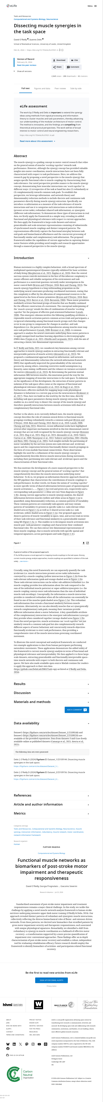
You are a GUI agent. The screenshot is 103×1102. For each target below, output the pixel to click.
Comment (75, 68)
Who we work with (13, 1026)
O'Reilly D (25, 759)
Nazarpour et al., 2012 (43, 438)
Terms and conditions (15, 1035)
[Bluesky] (8, 1045)
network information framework (27, 835)
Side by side (76, 88)
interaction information (31, 832)
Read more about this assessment (36, 141)
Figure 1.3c (68, 534)
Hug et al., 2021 (32, 435)
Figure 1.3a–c (29, 522)
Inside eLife (34, 1023)
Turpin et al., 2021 (34, 339)
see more (23, 561)
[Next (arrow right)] (4, 1097)
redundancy (47, 832)
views (56, 76)
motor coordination (75, 832)
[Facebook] (8, 1049)
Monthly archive (36, 1026)
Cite (76, 60)
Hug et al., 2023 (48, 435)
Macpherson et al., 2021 (39, 273)
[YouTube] (39, 1045)
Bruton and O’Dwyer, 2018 (46, 285)
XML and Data (34, 1035)
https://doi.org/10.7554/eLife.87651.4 (42, 50)
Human (17, 844)
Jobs (8, 1023)
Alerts (8, 1029)
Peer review (60, 88)
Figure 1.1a (74, 498)
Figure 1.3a (42, 489)
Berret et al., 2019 (40, 300)
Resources (33, 1032)
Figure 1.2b (78, 618)
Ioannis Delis (36, 39)
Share (59, 67)
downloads (69, 76)
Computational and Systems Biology (29, 19)
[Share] (4, 1095)
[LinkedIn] (14, 1045)
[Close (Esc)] (1, 1095)
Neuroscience (52, 19)
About (8, 1020)
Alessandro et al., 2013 (64, 354)
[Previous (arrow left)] (1, 1097)
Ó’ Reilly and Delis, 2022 (27, 348)
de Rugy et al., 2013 (69, 387)
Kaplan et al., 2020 (61, 273)
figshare (40, 759)
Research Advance (46, 892)
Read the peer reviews (26, 65)
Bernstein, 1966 (57, 300)
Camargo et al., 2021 (61, 741)
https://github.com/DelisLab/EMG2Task (33, 669)
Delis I (17, 759)
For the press (34, 1029)
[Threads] (45, 1045)
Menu (90, 6)
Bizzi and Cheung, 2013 (71, 285)
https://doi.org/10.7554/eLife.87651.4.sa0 (37, 135)
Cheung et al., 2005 (38, 441)
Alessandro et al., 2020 (67, 435)
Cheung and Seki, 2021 (24, 426)
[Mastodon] (27, 1045)
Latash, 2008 (44, 330)
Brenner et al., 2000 (60, 330)
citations (83, 76)
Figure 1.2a (63, 600)
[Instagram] (33, 1045)
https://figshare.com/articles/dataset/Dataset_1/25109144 (50, 732)
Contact (9, 1032)
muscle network (59, 832)
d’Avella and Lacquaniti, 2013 (58, 339)
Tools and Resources (22, 16)
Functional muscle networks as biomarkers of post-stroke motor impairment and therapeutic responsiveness (51, 869)
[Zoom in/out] (9, 1095)
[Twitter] (20, 1045)
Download (61, 60)
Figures (42, 88)
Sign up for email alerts (51, 980)
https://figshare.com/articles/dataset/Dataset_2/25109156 (50, 735)
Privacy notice (51, 986)
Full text (25, 88)
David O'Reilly (20, 39)
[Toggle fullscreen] (6, 1095)
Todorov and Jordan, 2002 (67, 438)
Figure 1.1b (71, 576)
